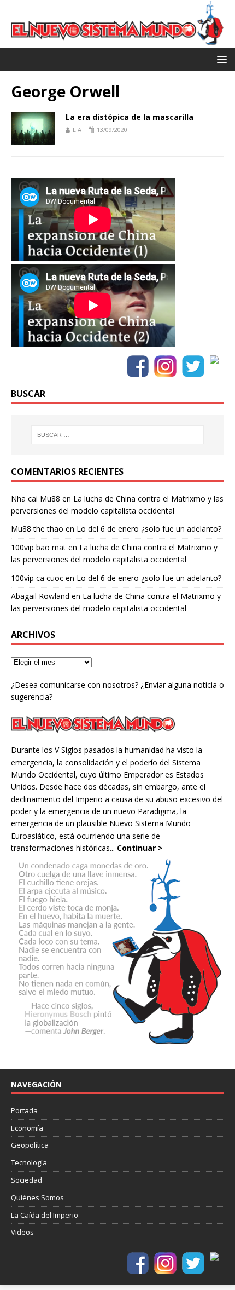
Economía (27, 1128)
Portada (24, 1110)
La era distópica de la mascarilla (129, 117)
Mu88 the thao (37, 528)
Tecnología (29, 1162)
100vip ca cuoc (37, 578)
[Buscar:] (118, 434)
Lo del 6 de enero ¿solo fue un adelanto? (149, 528)
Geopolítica (30, 1145)
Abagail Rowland (40, 596)
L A (77, 129)
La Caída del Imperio (44, 1215)
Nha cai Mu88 (35, 498)
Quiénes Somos (37, 1197)
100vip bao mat (38, 547)
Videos (22, 1232)
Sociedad (26, 1180)
